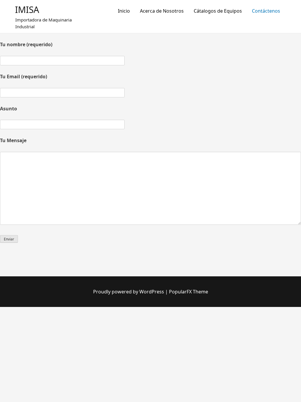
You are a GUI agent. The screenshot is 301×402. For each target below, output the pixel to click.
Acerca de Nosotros (162, 11)
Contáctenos (266, 11)
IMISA (27, 10)
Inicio (124, 11)
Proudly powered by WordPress (129, 291)
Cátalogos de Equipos (218, 11)
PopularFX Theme (188, 291)
